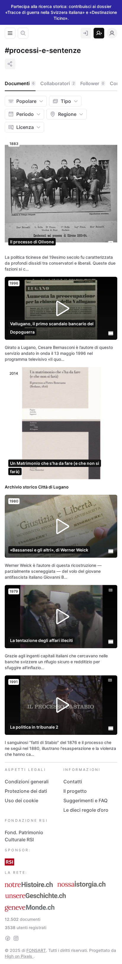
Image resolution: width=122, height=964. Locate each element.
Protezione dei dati (26, 791)
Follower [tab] (92, 83)
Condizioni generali (27, 782)
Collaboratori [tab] (57, 83)
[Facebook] (8, 938)
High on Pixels (19, 956)
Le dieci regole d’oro (85, 810)
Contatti (72, 782)
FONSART (36, 950)
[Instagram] (16, 938)
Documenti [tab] (20, 83)
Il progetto (75, 791)
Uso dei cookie (21, 800)
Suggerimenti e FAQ (85, 800)
